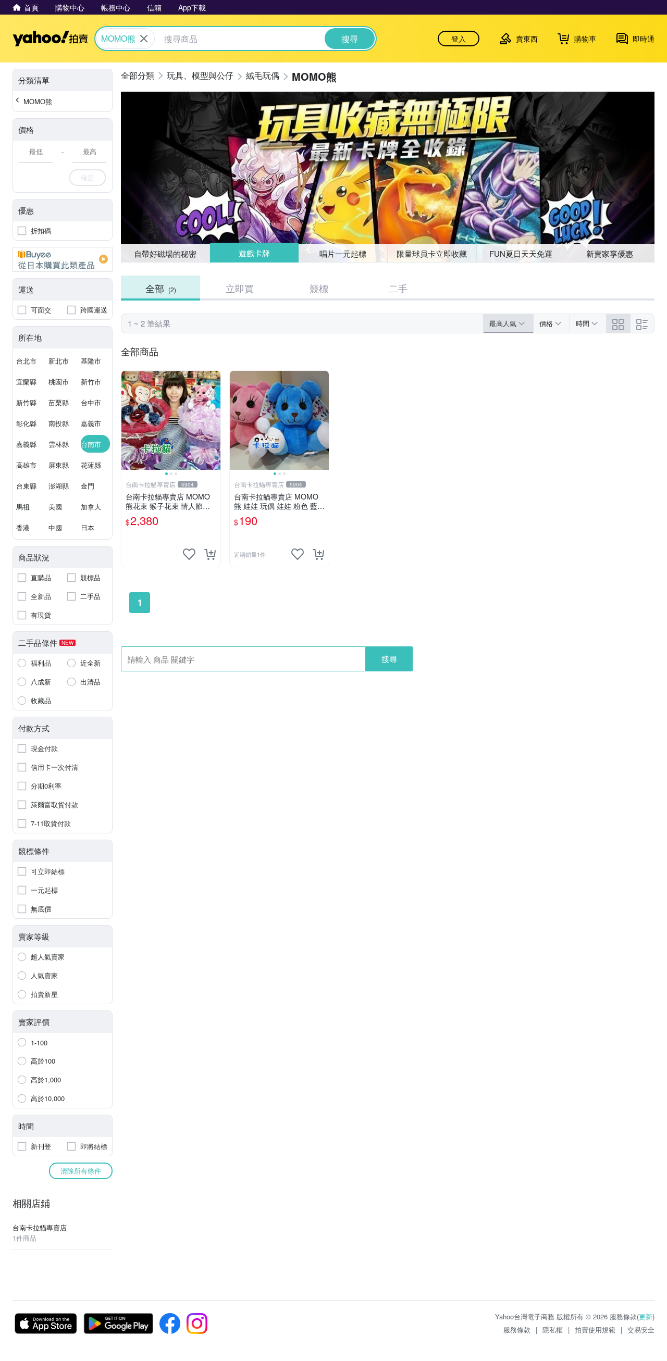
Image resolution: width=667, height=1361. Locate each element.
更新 (645, 1316)
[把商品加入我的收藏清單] (189, 554)
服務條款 (516, 1329)
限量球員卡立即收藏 (432, 253)
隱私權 (552, 1329)
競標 (319, 288)
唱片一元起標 (343, 252)
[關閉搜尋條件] (144, 38)
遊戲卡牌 (253, 253)
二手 (398, 288)
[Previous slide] (128, 420)
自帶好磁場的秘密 (165, 253)
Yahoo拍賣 (50, 38)
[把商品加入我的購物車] (210, 554)
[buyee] (63, 259)
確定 (87, 177)
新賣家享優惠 (609, 253)
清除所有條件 (80, 1171)
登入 (458, 38)
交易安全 (640, 1329)
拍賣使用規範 (595, 1329)
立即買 (240, 288)
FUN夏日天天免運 (520, 253)
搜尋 (389, 658)
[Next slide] (213, 420)
